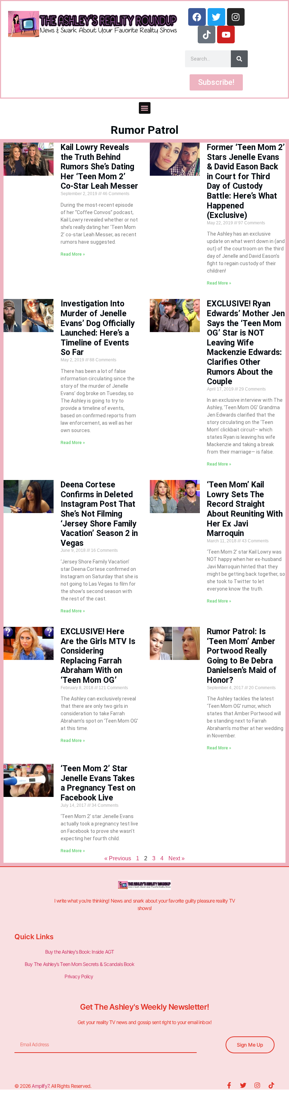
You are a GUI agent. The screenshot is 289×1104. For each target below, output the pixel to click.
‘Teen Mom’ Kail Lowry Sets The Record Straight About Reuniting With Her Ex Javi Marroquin (245, 509)
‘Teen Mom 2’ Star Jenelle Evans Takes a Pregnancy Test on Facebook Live (98, 783)
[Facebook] (197, 17)
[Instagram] (236, 17)
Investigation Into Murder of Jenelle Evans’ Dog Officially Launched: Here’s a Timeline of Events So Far (98, 328)
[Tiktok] (206, 34)
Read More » (73, 254)
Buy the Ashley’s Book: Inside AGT (79, 952)
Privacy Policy (79, 976)
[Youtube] (226, 34)
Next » (176, 858)
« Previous (117, 858)
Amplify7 (40, 1086)
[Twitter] (216, 17)
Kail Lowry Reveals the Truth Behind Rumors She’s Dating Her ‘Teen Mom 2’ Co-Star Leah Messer (99, 167)
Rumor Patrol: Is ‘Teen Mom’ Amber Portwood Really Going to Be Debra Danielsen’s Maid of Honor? (242, 656)
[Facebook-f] (229, 1085)
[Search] (239, 58)
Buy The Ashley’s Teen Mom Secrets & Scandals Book (79, 964)
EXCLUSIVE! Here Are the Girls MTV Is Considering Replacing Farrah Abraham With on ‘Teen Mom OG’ (98, 656)
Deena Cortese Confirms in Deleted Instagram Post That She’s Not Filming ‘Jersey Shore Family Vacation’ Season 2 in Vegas (99, 514)
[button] (144, 108)
